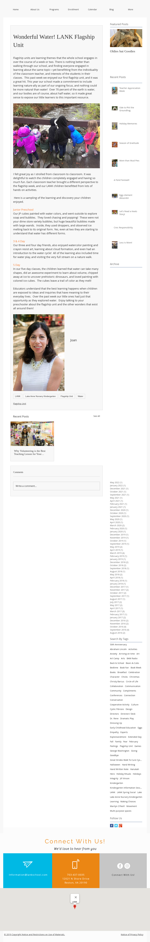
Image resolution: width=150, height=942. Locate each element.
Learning (114, 801)
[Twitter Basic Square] (116, 825)
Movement (131, 806)
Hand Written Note (119, 769)
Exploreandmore (118, 736)
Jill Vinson (124, 778)
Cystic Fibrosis (117, 709)
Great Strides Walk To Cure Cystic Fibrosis (126, 760)
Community (115, 690)
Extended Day (135, 736)
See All (96, 416)
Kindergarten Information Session (126, 787)
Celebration (134, 672)
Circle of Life (132, 681)
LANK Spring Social (126, 792)
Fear (125, 741)
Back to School (117, 663)
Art (138, 653)
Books (113, 672)
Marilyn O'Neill (117, 806)
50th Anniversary (118, 644)
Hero (112, 773)
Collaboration (116, 686)
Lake (139, 792)
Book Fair (124, 667)
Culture (134, 704)
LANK (17, 396)
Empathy (114, 732)
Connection (129, 695)
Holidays (137, 773)
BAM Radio (132, 658)
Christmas (134, 676)
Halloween (115, 764)
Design (129, 709)
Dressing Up (116, 723)
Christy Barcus (117, 681)
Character (115, 676)
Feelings (114, 746)
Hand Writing (128, 764)
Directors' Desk (128, 713)
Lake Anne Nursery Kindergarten (40, 396)
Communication (132, 686)
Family (118, 741)
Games (137, 746)
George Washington (119, 750)
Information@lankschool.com (28, 874)
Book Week (136, 667)
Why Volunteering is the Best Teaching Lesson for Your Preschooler (29, 452)
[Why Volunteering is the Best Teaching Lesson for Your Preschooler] (32, 434)
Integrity (114, 778)
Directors (114, 713)
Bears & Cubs (132, 663)
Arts (123, 658)
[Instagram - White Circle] (127, 866)
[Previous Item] (114, 38)
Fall (111, 741)
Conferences (116, 695)
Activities (132, 649)
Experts (124, 732)
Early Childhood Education (123, 727)
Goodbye (114, 755)
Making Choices (128, 801)
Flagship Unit (67, 396)
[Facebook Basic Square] (111, 825)
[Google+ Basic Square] (120, 825)
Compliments (129, 690)
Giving (134, 750)
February (133, 741)
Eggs (140, 727)
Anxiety (113, 653)
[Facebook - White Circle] (120, 866)
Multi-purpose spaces (120, 810)
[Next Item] (137, 38)
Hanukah (134, 769)
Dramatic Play (127, 718)
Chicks (124, 676)
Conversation (116, 699)
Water (80, 396)
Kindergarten (116, 783)
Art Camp (114, 658)
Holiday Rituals (123, 773)
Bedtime (114, 667)
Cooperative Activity (119, 704)
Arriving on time (127, 653)
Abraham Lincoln (118, 649)
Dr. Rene (114, 718)
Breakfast (122, 672)
